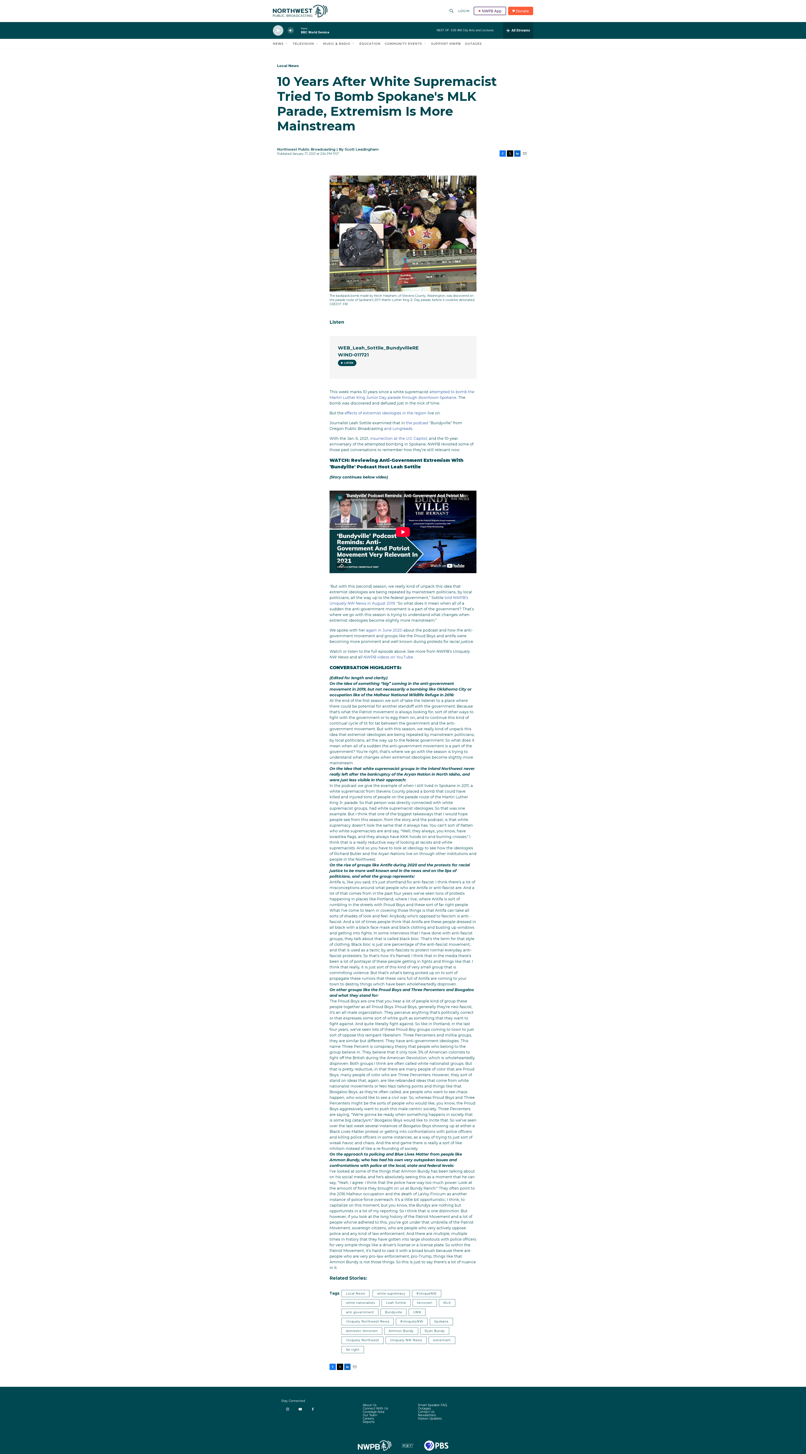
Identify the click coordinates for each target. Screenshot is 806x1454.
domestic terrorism (362, 1331)
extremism (442, 1340)
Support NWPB (446, 44)
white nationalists (360, 1303)
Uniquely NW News (406, 1340)
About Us (369, 1405)
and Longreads (398, 428)
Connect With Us (375, 1408)
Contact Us (426, 1412)
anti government (360, 1312)
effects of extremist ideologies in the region (386, 413)
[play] (278, 30)
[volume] (290, 30)
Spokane (441, 1321)
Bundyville (393, 1312)
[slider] (297, 30)
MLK (447, 1303)
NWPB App (491, 10)
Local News (288, 66)
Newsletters (427, 1415)
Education (370, 44)
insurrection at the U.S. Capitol (398, 438)
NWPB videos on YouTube (388, 657)
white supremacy (391, 1293)
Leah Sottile (396, 1303)
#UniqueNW (426, 1293)
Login (464, 11)
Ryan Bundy (435, 1331)
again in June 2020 (384, 630)
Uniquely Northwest (362, 1340)
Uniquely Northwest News (367, 1321)
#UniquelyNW (411, 1321)
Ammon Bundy (401, 1331)
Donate (522, 11)
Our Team (370, 1415)
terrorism (424, 1303)
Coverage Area (373, 1412)
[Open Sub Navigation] (286, 43)
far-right (353, 1350)
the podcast (417, 423)
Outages (473, 44)
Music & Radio (336, 44)
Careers (368, 1418)
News (278, 44)
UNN (417, 1312)
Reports (368, 1422)
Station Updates (430, 1418)
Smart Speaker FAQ (432, 1405)
